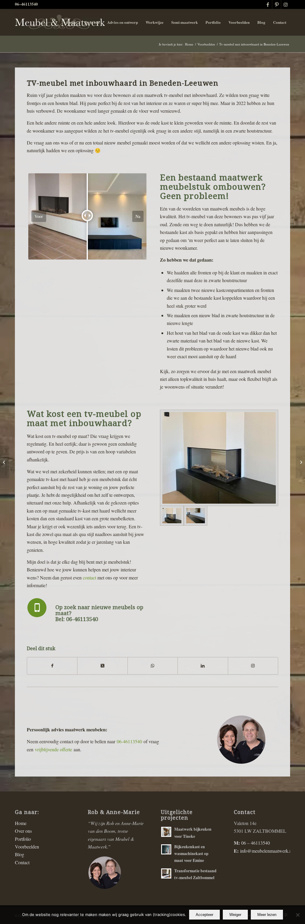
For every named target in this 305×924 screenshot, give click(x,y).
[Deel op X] (102, 665)
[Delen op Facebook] (52, 665)
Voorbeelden (27, 846)
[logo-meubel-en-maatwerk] (60, 22)
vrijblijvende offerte (53, 749)
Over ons (23, 831)
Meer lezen (266, 914)
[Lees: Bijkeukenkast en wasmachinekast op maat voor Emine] (166, 849)
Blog (19, 854)
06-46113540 (129, 741)
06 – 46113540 (255, 843)
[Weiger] (298, 915)
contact (89, 577)
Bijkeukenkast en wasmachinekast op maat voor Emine (191, 853)
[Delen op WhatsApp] (153, 665)
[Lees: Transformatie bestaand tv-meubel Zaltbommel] (166, 873)
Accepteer (204, 914)
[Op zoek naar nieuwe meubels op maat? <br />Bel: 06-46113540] (36, 607)
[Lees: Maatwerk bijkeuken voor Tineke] (166, 831)
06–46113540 (26, 4)
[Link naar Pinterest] (276, 4)
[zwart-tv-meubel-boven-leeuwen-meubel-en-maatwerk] (195, 516)
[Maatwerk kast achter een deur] (4, 462)
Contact (22, 862)
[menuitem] (71, 22)
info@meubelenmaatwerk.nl (266, 851)
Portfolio (23, 839)
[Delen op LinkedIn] (203, 665)
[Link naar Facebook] (267, 4)
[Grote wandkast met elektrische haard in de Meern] (300, 462)
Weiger (235, 914)
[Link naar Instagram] (285, 4)
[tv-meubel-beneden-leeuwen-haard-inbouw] (219, 458)
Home (21, 823)
